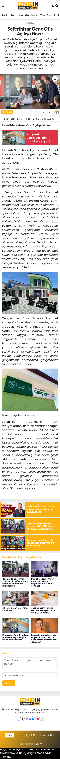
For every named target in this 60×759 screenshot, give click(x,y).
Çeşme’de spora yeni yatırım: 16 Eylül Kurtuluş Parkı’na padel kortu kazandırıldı (15, 582)
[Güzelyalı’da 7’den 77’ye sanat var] (15, 598)
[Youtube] (37, 719)
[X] (22, 719)
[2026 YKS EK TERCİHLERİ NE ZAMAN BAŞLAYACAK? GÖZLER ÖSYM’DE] (44, 598)
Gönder (8, 683)
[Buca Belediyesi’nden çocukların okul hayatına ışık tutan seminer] (44, 569)
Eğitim (30, 23)
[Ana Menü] (3, 5)
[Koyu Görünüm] (53, 6)
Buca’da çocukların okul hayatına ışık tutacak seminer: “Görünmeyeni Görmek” (44, 638)
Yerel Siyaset (47, 15)
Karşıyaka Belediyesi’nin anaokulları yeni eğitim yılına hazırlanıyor (15, 637)
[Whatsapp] (43, 719)
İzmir (5, 15)
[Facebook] (17, 719)
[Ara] (56, 6)
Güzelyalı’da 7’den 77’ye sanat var (15, 609)
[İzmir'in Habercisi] (28, 6)
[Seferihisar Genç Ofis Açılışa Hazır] (30, 91)
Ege (13, 15)
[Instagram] (27, 719)
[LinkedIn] (32, 719)
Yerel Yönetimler (28, 15)
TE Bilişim (37, 743)
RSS (11, 735)
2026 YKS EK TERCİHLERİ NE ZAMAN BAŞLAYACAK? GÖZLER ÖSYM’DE (44, 610)
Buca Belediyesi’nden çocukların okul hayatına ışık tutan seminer (42, 582)
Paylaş (8, 111)
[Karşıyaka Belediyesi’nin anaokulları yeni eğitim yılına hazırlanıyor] (15, 625)
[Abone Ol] (56, 112)
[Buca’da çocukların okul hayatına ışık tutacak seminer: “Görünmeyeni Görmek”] (44, 625)
